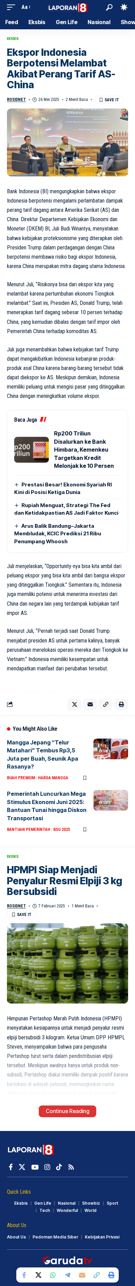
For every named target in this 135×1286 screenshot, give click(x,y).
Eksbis (13, 39)
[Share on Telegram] (67, 1275)
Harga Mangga (53, 777)
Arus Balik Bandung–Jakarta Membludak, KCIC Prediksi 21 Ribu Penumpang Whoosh (57, 534)
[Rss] (71, 1167)
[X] (22, 1167)
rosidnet (16, 99)
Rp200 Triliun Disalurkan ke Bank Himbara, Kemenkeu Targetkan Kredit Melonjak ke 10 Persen (84, 449)
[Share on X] (38, 1275)
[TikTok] (59, 1167)
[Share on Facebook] (24, 1275)
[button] (13, 7)
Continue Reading (67, 1111)
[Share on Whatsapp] (53, 1275)
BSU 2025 (61, 829)
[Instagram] (47, 1167)
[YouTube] (34, 1167)
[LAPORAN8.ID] (68, 7)
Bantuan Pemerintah (28, 829)
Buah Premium (21, 777)
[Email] (82, 1275)
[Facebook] (11, 1167)
